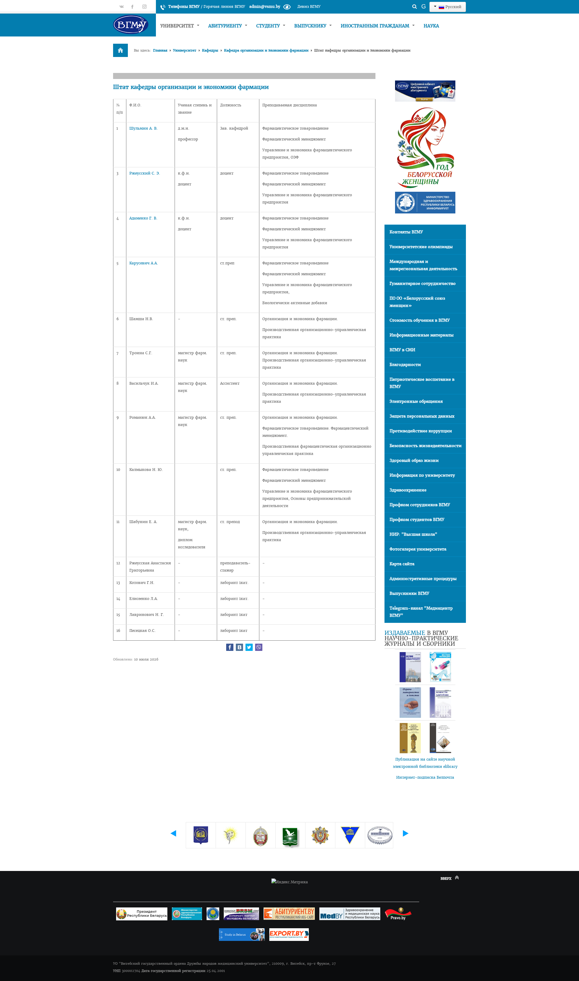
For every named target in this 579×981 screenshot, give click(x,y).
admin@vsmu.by (264, 6)
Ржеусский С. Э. (144, 173)
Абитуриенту (225, 26)
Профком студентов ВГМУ (417, 519)
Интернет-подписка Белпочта (425, 777)
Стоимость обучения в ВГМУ (420, 320)
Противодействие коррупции (421, 431)
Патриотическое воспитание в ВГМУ (422, 383)
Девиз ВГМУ (309, 6)
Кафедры (210, 50)
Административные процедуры (423, 578)
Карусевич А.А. (143, 263)
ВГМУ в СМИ (402, 349)
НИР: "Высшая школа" (413, 534)
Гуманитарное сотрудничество (423, 283)
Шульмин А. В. (143, 128)
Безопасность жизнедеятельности (426, 445)
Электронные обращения (416, 401)
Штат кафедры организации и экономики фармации (191, 87)
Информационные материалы (422, 335)
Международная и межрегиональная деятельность (423, 265)
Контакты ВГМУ (406, 232)
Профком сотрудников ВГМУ (420, 504)
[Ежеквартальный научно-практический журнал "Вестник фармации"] (440, 667)
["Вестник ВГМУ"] (410, 667)
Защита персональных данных (422, 416)
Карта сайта (402, 563)
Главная (160, 50)
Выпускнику (311, 26)
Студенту (268, 26)
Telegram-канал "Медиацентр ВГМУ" (421, 612)
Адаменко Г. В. (143, 218)
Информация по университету (422, 475)
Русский (452, 7)
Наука (431, 26)
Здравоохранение (408, 490)
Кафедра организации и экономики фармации (266, 50)
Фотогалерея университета (418, 549)
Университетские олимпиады (421, 246)
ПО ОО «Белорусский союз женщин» (417, 302)
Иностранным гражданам (376, 26)
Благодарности (405, 364)
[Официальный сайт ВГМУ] (134, 24)
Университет (177, 26)
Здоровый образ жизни (414, 460)
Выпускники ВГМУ (409, 593)
